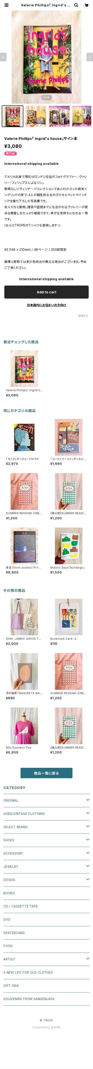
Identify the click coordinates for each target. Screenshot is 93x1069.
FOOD (8, 946)
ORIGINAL (10, 800)
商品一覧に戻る (46, 773)
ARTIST (9, 959)
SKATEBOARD (14, 933)
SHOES (8, 840)
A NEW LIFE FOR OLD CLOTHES (28, 972)
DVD (6, 919)
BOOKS (9, 893)
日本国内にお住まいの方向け (46, 305)
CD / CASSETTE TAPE (20, 906)
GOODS (9, 880)
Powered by (42, 1027)
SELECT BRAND (15, 827)
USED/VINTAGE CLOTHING (24, 814)
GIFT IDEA (11, 985)
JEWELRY (10, 866)
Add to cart (46, 292)
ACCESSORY (13, 853)
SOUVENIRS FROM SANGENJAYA (29, 999)
